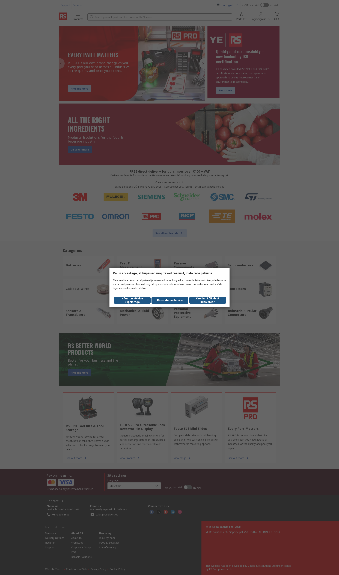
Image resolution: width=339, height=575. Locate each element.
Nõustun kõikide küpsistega (132, 300)
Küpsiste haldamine (170, 300)
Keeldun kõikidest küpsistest (207, 300)
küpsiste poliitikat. (137, 288)
